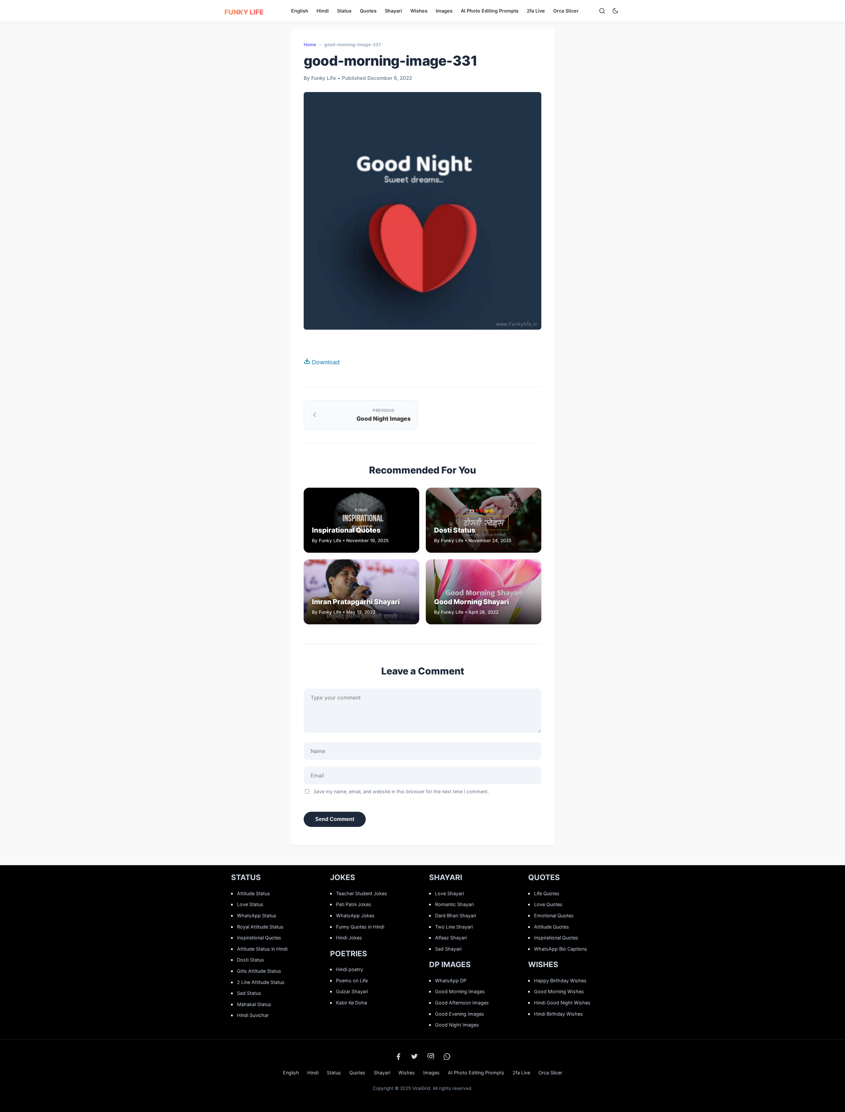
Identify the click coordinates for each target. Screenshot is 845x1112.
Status (344, 11)
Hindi (323, 11)
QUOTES (544, 877)
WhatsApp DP (450, 980)
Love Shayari (449, 893)
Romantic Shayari (454, 904)
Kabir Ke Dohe (351, 1002)
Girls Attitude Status (259, 971)
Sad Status (249, 993)
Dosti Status (250, 960)
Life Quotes (546, 893)
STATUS (246, 877)
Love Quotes (548, 904)
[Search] (602, 11)
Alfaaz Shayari (451, 937)
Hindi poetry (349, 969)
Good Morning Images (460, 991)
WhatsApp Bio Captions (560, 949)
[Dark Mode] (615, 11)
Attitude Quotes (551, 927)
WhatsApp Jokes (355, 915)
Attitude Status (253, 893)
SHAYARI (445, 877)
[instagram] (431, 1057)
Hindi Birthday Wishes (558, 1014)
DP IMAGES (450, 964)
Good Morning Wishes (559, 991)
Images (444, 11)
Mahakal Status (254, 1004)
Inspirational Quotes (259, 937)
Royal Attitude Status (260, 927)
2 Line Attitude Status (261, 982)
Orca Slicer (566, 11)
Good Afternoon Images (462, 1002)
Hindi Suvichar (253, 1015)
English (299, 11)
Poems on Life (352, 980)
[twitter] (415, 1057)
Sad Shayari (448, 949)
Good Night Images (457, 1025)
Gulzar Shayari (352, 991)
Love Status (250, 904)
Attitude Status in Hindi (262, 949)
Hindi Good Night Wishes (562, 1002)
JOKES (342, 877)
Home (310, 44)
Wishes (418, 11)
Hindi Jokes (349, 937)
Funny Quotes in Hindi (360, 927)
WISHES (543, 964)
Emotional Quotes (554, 915)
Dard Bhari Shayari (455, 915)
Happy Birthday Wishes (560, 980)
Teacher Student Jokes (361, 893)
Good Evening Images (459, 1014)
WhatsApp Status (256, 915)
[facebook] (398, 1057)
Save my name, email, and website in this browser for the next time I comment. (401, 791)
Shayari (393, 11)
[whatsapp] (447, 1057)
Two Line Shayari (454, 927)
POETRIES (348, 953)
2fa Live (536, 11)
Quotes (368, 11)
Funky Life (244, 12)
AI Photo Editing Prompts (490, 11)
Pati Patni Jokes (353, 904)
